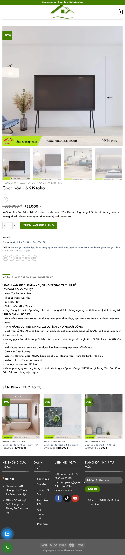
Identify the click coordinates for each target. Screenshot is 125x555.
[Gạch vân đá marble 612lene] (104, 416)
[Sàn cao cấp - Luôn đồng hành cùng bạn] (62, 12)
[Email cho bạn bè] (23, 258)
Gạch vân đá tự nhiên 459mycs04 (20, 445)
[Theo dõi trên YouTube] (75, 498)
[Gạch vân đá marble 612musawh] (62, 416)
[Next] (116, 86)
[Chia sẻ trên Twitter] (17, 258)
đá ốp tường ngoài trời (46, 248)
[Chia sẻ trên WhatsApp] (5, 258)
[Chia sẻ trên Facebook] (11, 258)
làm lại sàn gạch (98, 248)
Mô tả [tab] (6, 277)
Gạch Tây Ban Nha (50, 183)
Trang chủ (9, 183)
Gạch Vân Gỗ (39, 242)
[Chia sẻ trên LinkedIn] (34, 258)
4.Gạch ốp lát (27, 183)
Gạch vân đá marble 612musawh (60, 445)
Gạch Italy (63, 248)
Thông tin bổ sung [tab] (24, 277)
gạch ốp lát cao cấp (79, 248)
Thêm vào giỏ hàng (38, 225)
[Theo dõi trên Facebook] (58, 498)
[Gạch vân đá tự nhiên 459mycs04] (21, 416)
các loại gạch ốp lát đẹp (22, 248)
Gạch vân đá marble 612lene (100, 445)
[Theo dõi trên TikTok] (67, 498)
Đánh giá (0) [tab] (45, 277)
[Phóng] (7, 142)
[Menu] (4, 12)
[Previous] (9, 86)
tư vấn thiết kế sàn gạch (18, 251)
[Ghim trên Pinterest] (29, 258)
